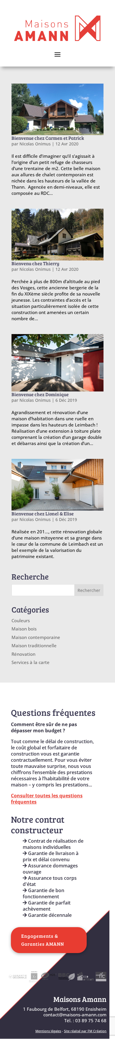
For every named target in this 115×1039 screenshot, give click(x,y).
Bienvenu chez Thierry (35, 263)
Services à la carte (31, 662)
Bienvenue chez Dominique (40, 394)
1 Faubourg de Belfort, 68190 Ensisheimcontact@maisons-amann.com (64, 1012)
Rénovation (23, 654)
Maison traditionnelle (34, 645)
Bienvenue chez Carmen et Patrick (48, 138)
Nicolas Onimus (35, 144)
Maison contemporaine (36, 637)
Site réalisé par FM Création (85, 1031)
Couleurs (21, 620)
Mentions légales (48, 1031)
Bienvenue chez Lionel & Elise (43, 513)
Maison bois (24, 629)
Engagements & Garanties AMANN (42, 940)
